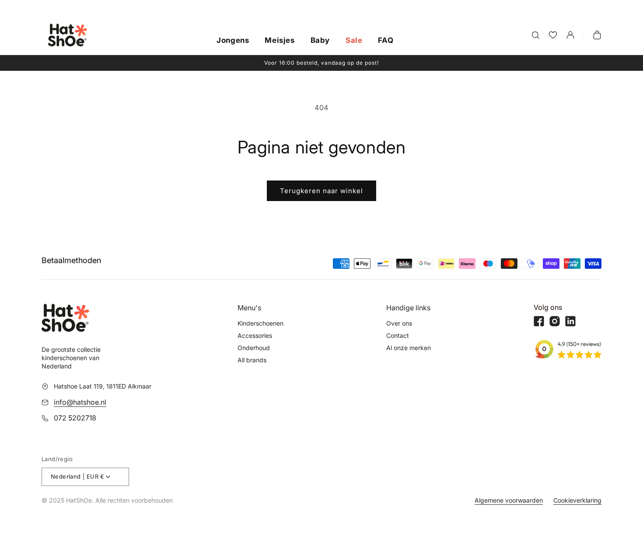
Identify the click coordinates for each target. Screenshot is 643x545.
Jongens (233, 41)
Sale (354, 41)
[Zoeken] (535, 35)
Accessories (255, 335)
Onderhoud (254, 347)
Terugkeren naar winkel (321, 191)
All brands (252, 360)
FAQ (385, 41)
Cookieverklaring (577, 500)
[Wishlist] (553, 35)
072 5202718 (75, 417)
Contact (397, 335)
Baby (320, 41)
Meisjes (279, 41)
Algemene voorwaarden (509, 500)
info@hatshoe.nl (80, 402)
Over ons (399, 323)
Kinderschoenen (260, 323)
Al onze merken (408, 347)
